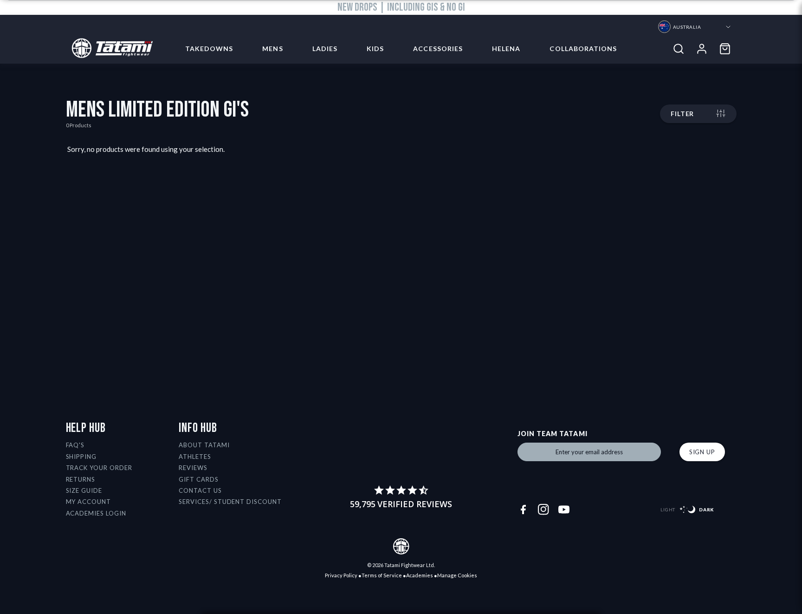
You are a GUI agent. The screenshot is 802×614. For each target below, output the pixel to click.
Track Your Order (99, 467)
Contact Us (200, 490)
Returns (81, 479)
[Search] (678, 48)
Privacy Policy (341, 575)
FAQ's (75, 445)
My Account (88, 501)
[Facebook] (523, 509)
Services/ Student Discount (230, 501)
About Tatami (204, 445)
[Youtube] (563, 509)
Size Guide (84, 490)
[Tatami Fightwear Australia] (109, 48)
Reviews (193, 467)
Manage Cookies (457, 575)
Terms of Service (382, 575)
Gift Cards (199, 479)
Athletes (195, 456)
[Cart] (725, 48)
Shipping (81, 456)
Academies (419, 575)
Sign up (702, 452)
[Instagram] (543, 509)
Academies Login (96, 513)
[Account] (701, 48)
